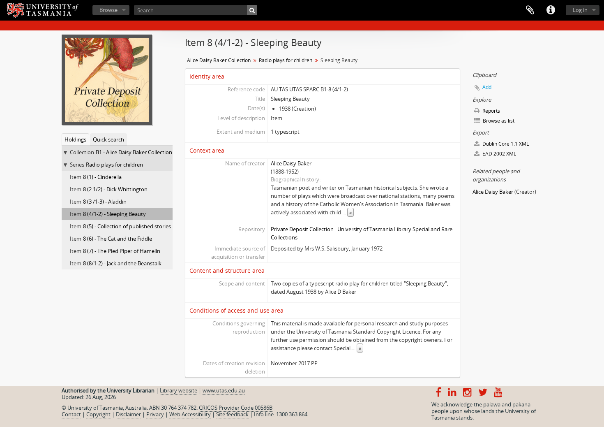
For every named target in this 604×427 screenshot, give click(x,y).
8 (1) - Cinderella (102, 177)
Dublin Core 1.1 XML (505, 143)
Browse (108, 10)
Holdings (75, 139)
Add (486, 87)
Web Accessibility (190, 414)
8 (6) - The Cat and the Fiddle (117, 238)
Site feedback (232, 414)
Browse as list (498, 120)
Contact (71, 414)
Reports (490, 110)
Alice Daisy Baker (291, 163)
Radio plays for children (114, 164)
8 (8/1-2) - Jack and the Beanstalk (122, 263)
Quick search (108, 139)
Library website (178, 390)
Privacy (155, 414)
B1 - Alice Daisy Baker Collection (134, 152)
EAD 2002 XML (498, 153)
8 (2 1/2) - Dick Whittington (115, 189)
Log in (580, 10)
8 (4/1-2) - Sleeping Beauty (114, 214)
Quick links (550, 10)
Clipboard (530, 10)
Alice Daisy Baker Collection (219, 60)
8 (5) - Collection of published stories (127, 226)
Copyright (98, 414)
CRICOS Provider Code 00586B (235, 407)
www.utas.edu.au (224, 390)
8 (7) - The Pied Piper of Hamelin (121, 251)
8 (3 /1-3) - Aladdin (105, 201)
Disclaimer (128, 414)
